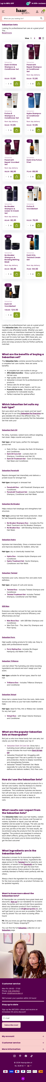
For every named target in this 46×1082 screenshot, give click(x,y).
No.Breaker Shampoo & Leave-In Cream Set (12, 209)
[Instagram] (14, 1056)
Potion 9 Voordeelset (32, 207)
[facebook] (26, 1056)
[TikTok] (32, 1056)
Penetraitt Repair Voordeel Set (12, 162)
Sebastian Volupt (9, 694)
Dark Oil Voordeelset (10, 305)
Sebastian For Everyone (31, 413)
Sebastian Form (8, 637)
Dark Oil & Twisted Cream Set (33, 257)
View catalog (3, 12)
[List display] (43, 38)
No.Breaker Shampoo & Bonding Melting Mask (12, 258)
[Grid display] (40, 38)
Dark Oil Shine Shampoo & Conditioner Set (12, 67)
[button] (11, 83)
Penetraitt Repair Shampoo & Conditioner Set (34, 68)
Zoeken (41, 18)
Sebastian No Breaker (11, 504)
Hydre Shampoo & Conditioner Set (34, 115)
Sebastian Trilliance (10, 661)
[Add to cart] (16, 83)
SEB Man (5, 606)
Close (23, 1036)
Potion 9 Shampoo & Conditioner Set (12, 115)
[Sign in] (37, 11)
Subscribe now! (11, 1025)
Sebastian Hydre (9, 540)
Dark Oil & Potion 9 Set (34, 161)
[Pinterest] (20, 1056)
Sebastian (8, 62)
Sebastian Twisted (9, 573)
